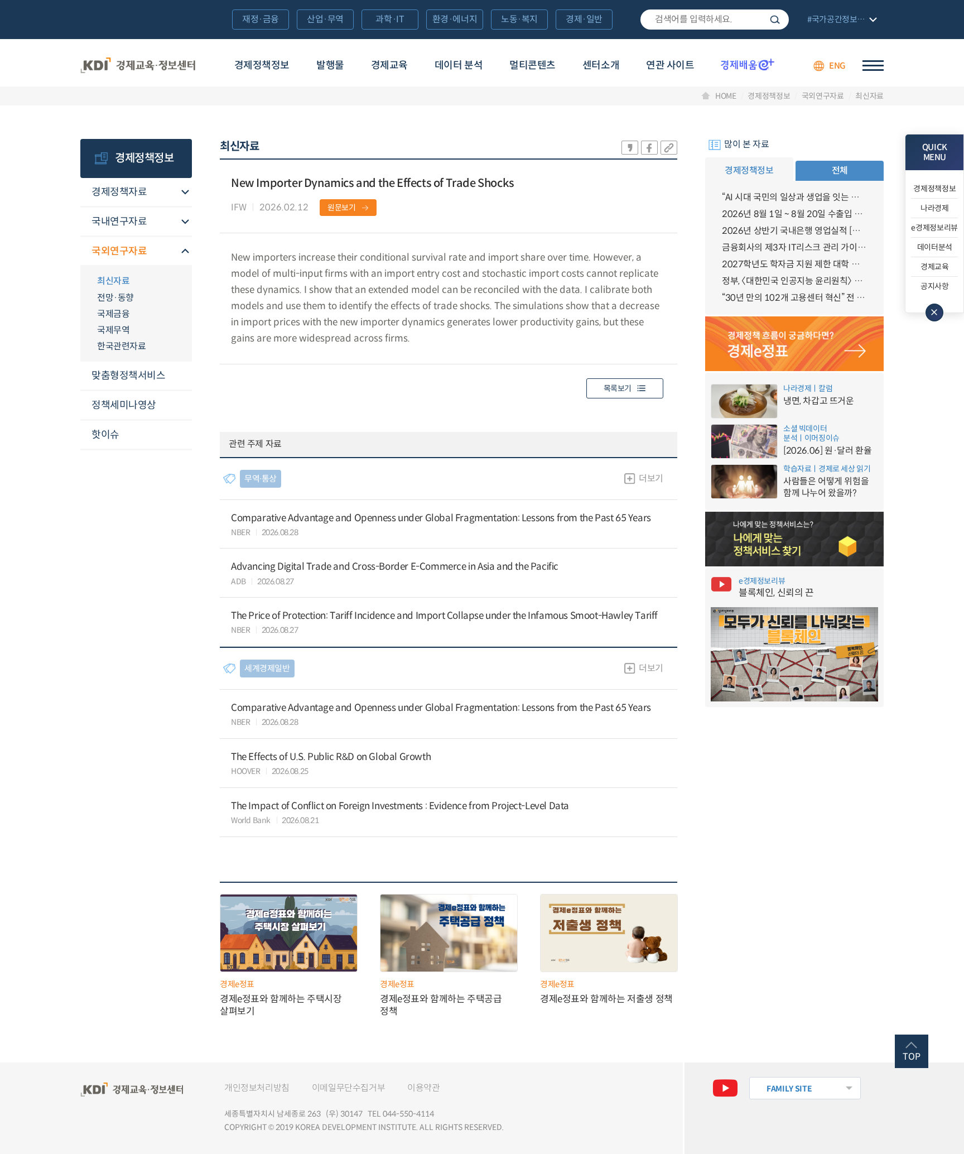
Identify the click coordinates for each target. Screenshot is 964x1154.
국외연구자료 (823, 96)
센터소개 (600, 65)
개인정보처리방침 (257, 1088)
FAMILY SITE (789, 1089)
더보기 (651, 478)
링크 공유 (669, 148)
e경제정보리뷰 (934, 228)
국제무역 (113, 330)
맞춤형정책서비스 (128, 375)
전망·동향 (115, 298)
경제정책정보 (262, 65)
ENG (837, 65)
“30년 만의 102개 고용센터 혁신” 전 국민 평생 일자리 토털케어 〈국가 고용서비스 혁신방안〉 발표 (794, 298)
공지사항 (934, 286)
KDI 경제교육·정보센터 (137, 65)
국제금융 (113, 314)
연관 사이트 (670, 65)
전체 (840, 170)
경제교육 (389, 65)
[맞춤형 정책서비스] (794, 539)
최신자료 (869, 96)
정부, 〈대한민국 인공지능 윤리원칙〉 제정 (794, 281)
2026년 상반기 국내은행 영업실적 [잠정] (794, 231)
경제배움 (747, 64)
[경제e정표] (794, 343)
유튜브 (725, 1088)
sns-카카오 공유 (629, 148)
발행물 (330, 65)
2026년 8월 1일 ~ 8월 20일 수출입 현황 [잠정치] (794, 214)
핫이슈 (105, 435)
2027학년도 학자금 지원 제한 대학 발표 (794, 264)
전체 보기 (840, 20)
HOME (725, 96)
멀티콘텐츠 (532, 65)
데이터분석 (934, 247)
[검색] (714, 19)
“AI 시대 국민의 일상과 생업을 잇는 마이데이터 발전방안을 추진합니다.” (794, 197)
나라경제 (934, 208)
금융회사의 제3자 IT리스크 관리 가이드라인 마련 (794, 247)
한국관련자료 (121, 346)
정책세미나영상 (123, 405)
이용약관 (423, 1088)
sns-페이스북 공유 (649, 148)
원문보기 (341, 208)
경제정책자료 (119, 192)
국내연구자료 (119, 221)
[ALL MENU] (873, 65)
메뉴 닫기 (934, 312)
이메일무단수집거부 (348, 1088)
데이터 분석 (459, 65)
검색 (775, 19)
